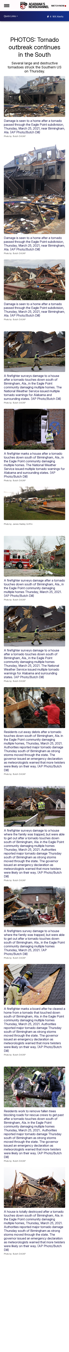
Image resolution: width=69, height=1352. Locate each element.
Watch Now (58, 6)
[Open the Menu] (6, 5)
